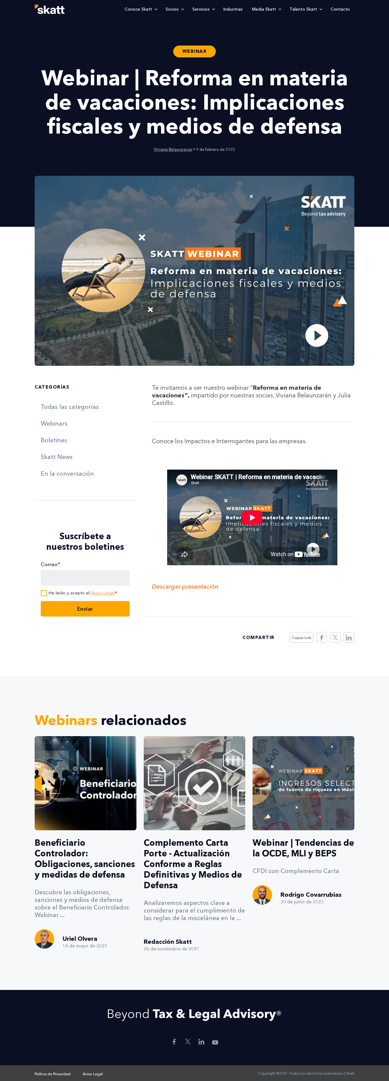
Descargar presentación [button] (185, 586)
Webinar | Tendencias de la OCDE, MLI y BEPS (303, 848)
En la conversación (67, 473)
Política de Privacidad (53, 1074)
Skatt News (57, 457)
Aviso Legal (103, 593)
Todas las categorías (70, 406)
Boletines (54, 440)
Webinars (54, 423)
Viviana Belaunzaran (173, 149)
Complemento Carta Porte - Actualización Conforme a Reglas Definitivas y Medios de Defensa (193, 864)
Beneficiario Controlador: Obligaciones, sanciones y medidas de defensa (85, 859)
